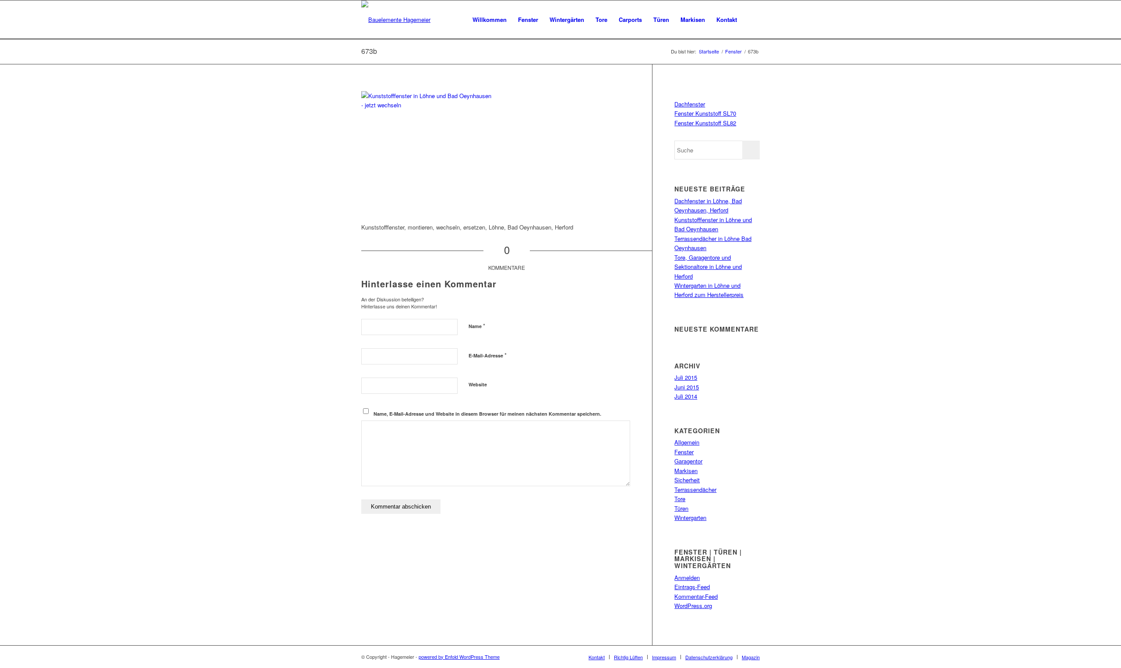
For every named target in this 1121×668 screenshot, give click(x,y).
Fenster (684, 452)
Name (477, 326)
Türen (681, 508)
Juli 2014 (685, 396)
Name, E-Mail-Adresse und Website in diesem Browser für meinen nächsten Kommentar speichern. (487, 413)
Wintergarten (690, 517)
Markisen (686, 471)
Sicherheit (687, 480)
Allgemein (686, 442)
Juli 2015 (685, 377)
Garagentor (688, 461)
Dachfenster (689, 104)
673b (369, 51)
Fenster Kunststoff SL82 (705, 123)
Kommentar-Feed (696, 596)
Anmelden (687, 577)
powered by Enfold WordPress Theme (459, 656)
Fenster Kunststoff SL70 (705, 113)
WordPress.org (693, 605)
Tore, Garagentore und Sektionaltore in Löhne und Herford (708, 266)
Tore (679, 499)
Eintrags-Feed (692, 587)
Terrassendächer (695, 489)
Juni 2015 (686, 387)
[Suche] (751, 19)
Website (478, 384)
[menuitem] (489, 19)
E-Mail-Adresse (488, 355)
